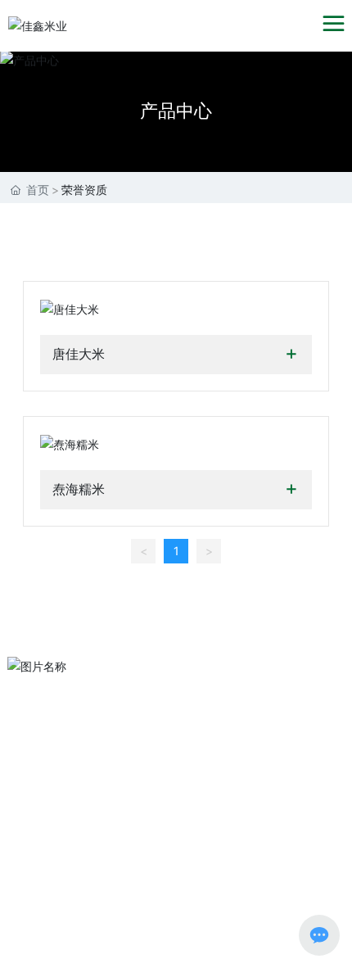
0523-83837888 (172, 788)
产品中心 (176, 110)
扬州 (325, 898)
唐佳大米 (78, 354)
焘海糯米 (78, 489)
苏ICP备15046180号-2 (61, 940)
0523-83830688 (172, 814)
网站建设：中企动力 (255, 898)
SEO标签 (29, 920)
